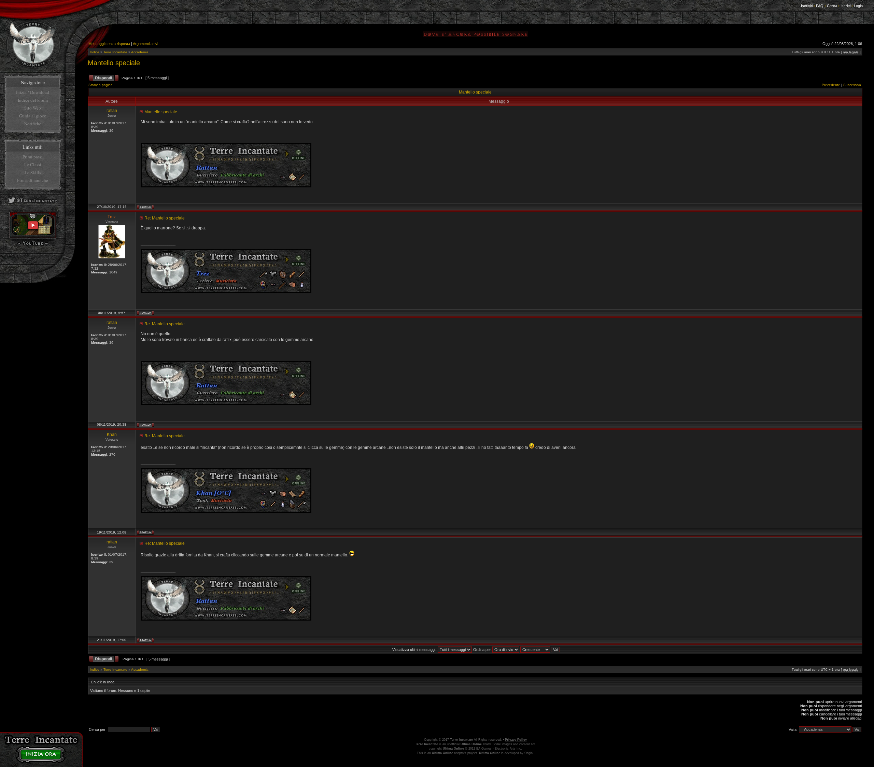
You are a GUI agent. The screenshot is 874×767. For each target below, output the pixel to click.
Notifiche (32, 123)
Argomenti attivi (145, 44)
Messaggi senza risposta (109, 44)
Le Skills (33, 172)
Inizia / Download (32, 92)
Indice (94, 52)
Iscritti (845, 6)
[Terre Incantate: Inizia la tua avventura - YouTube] (32, 237)
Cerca (832, 6)
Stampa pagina (100, 85)
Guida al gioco (32, 116)
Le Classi (32, 164)
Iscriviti (807, 6)
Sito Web (32, 108)
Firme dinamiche (32, 180)
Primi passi (33, 157)
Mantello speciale (114, 63)
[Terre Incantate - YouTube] (32, 245)
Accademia (140, 52)
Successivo (852, 85)
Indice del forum (33, 100)
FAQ (819, 6)
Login (858, 6)
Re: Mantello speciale (164, 218)
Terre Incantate (115, 52)
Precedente (831, 85)
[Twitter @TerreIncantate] (32, 204)
